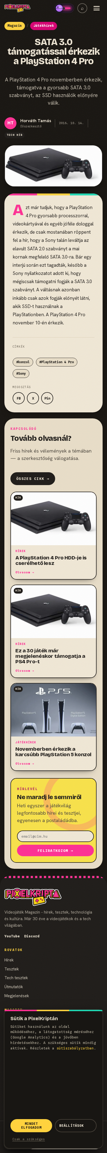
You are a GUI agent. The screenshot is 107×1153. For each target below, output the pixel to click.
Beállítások (71, 1126)
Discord (32, 936)
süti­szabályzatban (75, 1048)
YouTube (12, 936)
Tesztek (11, 969)
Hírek (9, 960)
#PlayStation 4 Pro (56, 362)
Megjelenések (16, 995)
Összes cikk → (32, 479)
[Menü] (97, 8)
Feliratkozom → (55, 851)
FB (19, 398)
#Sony (21, 373)
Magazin (14, 26)
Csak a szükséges (28, 1139)
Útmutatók (13, 986)
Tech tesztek (16, 977)
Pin (47, 398)
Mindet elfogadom (31, 1125)
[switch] (64, 8)
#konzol (23, 362)
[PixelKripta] (17, 8)
